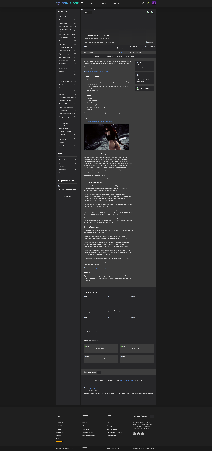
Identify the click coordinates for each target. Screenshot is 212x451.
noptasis (123, 52)
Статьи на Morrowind (88, 435)
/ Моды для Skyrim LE (101, 42)
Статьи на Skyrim (87, 429)
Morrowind (67, 169)
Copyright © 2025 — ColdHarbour (64, 448)
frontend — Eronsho (148, 448)
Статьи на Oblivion (87, 432)
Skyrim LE (88, 12)
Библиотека (85, 426)
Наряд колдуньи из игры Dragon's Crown (100, 121)
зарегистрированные (126, 380)
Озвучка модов (112, 429)
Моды (90, 3)
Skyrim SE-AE (67, 160)
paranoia (91, 48)
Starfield (67, 173)
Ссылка (90, 396)
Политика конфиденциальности (88, 448)
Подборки (113, 3)
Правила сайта (111, 435)
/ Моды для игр (92, 42)
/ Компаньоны (110, 42)
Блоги (109, 422)
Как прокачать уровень (114, 432)
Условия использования (113, 448)
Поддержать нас (112, 426)
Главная (86, 42)
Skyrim (67, 163)
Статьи (101, 3)
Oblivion (67, 166)
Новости (84, 422)
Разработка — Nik (137, 448)
